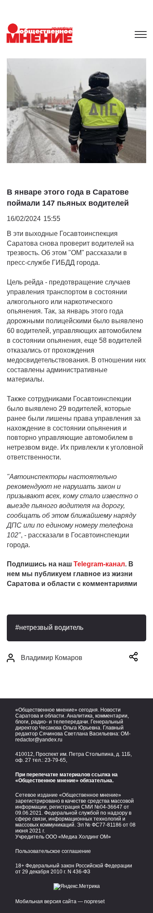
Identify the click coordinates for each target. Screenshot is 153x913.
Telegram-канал (99, 564)
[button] (133, 658)
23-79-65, (56, 760)
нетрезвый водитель (51, 627)
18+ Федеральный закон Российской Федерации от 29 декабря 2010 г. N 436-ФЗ (73, 869)
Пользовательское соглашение (53, 851)
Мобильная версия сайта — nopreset (60, 901)
